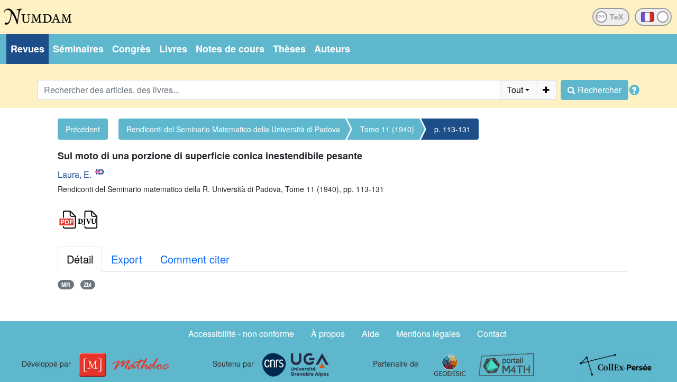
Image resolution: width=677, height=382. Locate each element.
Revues (27, 49)
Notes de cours (230, 49)
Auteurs (332, 49)
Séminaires (78, 49)
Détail (80, 259)
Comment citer (195, 259)
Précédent (83, 129)
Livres (173, 49)
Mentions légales (428, 334)
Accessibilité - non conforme (241, 334)
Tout (515, 90)
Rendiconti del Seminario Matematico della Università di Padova (233, 129)
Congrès (131, 49)
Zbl (88, 284)
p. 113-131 (452, 129)
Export (126, 259)
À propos (328, 334)
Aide (370, 334)
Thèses (289, 49)
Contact (491, 334)
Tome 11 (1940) (387, 129)
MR (65, 284)
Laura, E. (75, 174)
